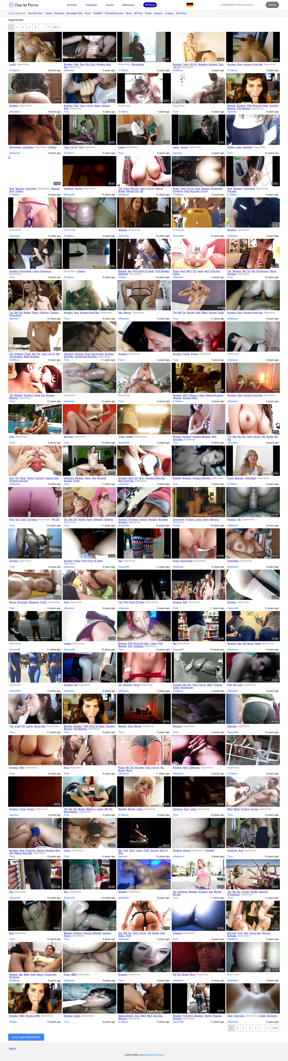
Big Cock (90, 64)
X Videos (14, 70)
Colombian (28, 147)
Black (205, 312)
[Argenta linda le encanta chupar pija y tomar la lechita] (144, 336)
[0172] (89, 585)
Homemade (97, 353)
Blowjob (231, 105)
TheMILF (98, 13)
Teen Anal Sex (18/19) (196, 191)
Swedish (209, 850)
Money (208, 1015)
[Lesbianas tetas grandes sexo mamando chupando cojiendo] (35, 171)
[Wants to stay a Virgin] (35, 957)
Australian (239, 1015)
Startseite (72, 5)
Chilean (52, 147)
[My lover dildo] (253, 998)
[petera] (144, 585)
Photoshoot (15, 315)
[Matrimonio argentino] (253, 88)
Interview (177, 439)
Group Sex (39, 726)
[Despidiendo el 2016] (89, 47)
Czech (43, 602)
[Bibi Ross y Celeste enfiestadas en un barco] (144, 88)
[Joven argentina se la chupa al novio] (35, 378)
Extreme (39, 478)
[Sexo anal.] (198, 791)
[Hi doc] (89, 833)
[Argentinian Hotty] (253, 254)
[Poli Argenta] (253, 212)
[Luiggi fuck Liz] (144, 130)
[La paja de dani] (198, 957)
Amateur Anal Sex (253, 64)
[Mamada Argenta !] (253, 336)
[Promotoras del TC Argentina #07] (35, 667)
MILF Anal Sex (212, 271)
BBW (73, 974)
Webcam (91, 809)
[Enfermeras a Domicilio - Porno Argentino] (253, 750)
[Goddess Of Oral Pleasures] (144, 626)
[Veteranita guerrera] (35, 88)
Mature (127, 312)
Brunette (68, 436)
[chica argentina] (89, 130)
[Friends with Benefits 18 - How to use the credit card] (35, 212)
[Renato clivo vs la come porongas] (253, 667)
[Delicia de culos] (35, 916)
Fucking (190, 519)
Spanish (19, 188)
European (22, 602)
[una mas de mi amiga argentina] (198, 916)
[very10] (144, 378)
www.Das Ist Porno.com (151, 1054)
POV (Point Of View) (257, 105)
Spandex (247, 147)
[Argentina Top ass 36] (89, 874)
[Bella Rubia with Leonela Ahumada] (198, 295)
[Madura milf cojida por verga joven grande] (144, 998)
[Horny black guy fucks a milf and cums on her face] (253, 791)
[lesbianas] (253, 543)
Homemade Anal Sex (85, 356)
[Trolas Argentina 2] (144, 874)
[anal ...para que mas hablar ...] (253, 47)
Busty (129, 770)
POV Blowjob (243, 108)
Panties (213, 312)
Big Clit (55, 519)
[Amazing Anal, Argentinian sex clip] (89, 750)
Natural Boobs (125, 1015)
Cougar (254, 809)
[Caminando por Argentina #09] (253, 709)
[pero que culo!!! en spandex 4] (253, 130)
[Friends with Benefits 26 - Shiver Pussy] (198, 543)
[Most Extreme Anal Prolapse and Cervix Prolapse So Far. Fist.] (35, 460)
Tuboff (48, 13)
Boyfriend (14, 977)
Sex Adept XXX (74, 13)
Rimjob (137, 726)
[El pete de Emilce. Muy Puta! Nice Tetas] (198, 460)
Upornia (231, 111)
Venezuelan (138, 64)
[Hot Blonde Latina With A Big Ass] (198, 874)
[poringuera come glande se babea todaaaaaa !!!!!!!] (89, 212)
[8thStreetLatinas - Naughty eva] (89, 460)
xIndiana (169, 13)
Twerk (257, 643)
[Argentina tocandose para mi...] (89, 543)
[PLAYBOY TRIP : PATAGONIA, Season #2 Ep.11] (89, 502)
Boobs (269, 436)
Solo (198, 312)
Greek (262, 1015)
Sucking (106, 105)
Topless (54, 312)
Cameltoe (32, 519)
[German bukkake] (253, 916)
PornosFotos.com (114, 13)
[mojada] (89, 378)
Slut (246, 933)
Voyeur (184, 147)
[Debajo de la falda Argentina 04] (89, 626)
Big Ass (177, 894)
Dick (76, 64)
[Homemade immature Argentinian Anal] (89, 336)
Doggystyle (15, 147)
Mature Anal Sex (23, 853)
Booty (250, 643)
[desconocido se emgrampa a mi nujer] (89, 667)
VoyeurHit (69, 194)
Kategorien (91, 5)
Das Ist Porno (26, 5)
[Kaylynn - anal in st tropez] (35, 419)
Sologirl (154, 850)
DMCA (12, 1048)
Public (121, 436)
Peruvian (232, 191)
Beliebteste (128, 5)
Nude (200, 271)
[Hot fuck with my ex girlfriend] (198, 750)
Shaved (205, 188)
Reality (27, 312)
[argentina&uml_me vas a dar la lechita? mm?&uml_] (144, 791)
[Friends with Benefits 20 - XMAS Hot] (144, 667)
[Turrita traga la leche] (198, 709)
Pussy (127, 188)
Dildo (230, 1015)
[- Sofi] (253, 460)
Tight (146, 850)
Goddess (138, 646)
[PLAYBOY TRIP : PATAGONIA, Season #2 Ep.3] (35, 295)
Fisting (176, 273)
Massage (34, 602)
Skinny (40, 974)
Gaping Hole (52, 478)
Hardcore (69, 353)
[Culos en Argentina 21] (35, 626)
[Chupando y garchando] (35, 543)
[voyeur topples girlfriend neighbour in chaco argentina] (89, 171)
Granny (187, 850)
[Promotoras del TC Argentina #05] (198, 212)
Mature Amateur (214, 395)
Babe (97, 105)
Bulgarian (272, 1015)
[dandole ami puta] (253, 957)
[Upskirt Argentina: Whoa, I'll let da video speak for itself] (144, 502)
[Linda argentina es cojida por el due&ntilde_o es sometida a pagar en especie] (253, 171)
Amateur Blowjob (201, 436)
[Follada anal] (198, 171)
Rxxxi (129, 13)
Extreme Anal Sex (18, 480)
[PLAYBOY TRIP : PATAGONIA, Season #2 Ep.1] (253, 874)
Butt (185, 602)
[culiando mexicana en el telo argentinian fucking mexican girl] (198, 502)
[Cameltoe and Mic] (35, 502)
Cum (240, 933)
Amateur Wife (33, 1015)
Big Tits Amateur (260, 271)
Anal (82, 64)
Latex (239, 147)
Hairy (206, 519)
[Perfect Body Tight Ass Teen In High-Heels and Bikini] (144, 916)
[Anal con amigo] (253, 378)
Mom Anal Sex (126, 480)
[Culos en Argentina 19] (253, 585)
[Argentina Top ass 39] (198, 626)
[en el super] (144, 419)
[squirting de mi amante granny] (198, 833)
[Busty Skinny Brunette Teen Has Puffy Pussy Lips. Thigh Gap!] (144, 750)
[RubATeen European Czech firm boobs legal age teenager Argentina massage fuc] (35, 585)
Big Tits (135, 188)
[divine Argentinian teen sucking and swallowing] (89, 88)
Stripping (202, 64)
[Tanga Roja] (35, 750)
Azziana (158, 13)
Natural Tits (132, 191)
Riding (35, 312)
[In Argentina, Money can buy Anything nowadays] (198, 998)
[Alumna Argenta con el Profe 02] (89, 998)
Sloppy (67, 935)
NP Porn (138, 13)
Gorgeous (45, 271)
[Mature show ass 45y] (144, 295)
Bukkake (231, 935)
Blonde (190, 312)
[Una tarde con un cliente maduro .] (144, 709)
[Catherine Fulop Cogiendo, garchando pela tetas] (144, 47)
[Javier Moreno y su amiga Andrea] (253, 295)
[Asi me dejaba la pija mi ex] (253, 502)
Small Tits (39, 395)
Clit (17, 519)
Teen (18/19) (190, 64)
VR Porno (150, 5)
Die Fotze (181, 13)
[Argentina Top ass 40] (144, 543)
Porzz (88, 13)
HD (141, 191)
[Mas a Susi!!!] (144, 460)
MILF (189, 271)
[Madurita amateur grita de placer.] (198, 378)
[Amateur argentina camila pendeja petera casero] (198, 336)
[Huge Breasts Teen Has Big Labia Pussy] (144, 171)
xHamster (69, 70)
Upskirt (129, 436)
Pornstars (59, 13)
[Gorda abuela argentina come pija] (89, 957)
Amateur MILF (190, 397)
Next (55, 27)
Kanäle (110, 5)
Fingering (178, 191)
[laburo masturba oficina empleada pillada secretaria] (89, 254)
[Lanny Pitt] (89, 419)
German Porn (35, 13)
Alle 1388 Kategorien (26, 1037)
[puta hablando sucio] (35, 130)
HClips (122, 277)
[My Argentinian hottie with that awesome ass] (144, 254)
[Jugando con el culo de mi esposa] (35, 833)
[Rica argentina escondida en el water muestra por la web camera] (198, 130)
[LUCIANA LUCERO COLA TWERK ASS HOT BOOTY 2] (253, 626)
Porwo (148, 13)
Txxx (66, 111)
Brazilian (153, 519)
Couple (245, 891)
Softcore (122, 229)
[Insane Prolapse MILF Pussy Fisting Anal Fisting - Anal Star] (198, 254)
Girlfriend (69, 188)
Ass (130, 271)
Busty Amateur (32, 356)
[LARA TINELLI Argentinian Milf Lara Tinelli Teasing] (144, 833)
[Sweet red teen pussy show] (35, 336)
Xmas (137, 684)
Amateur (68, 64)
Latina (12, 64)
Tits (120, 188)
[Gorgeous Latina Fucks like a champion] (35, 254)
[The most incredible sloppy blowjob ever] (89, 916)
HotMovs (178, 70)
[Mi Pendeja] (144, 957)
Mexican (237, 188)
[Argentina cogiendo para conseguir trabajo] (35, 47)
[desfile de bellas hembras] (198, 585)
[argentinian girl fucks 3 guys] (35, 709)
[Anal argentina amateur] (89, 295)
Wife (66, 108)
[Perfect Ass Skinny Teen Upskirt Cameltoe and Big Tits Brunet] (253, 419)
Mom (141, 478)
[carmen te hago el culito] (198, 88)
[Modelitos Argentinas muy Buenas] (198, 47)
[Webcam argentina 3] (89, 791)
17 (48, 27)
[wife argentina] (35, 998)
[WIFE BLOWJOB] (198, 419)
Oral (81, 147)
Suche (272, 4)
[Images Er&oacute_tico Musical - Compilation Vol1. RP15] (198, 667)
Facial (186, 353)
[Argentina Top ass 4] (35, 874)
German (266, 933)
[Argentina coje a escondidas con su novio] (253, 833)
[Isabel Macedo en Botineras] (144, 212)
